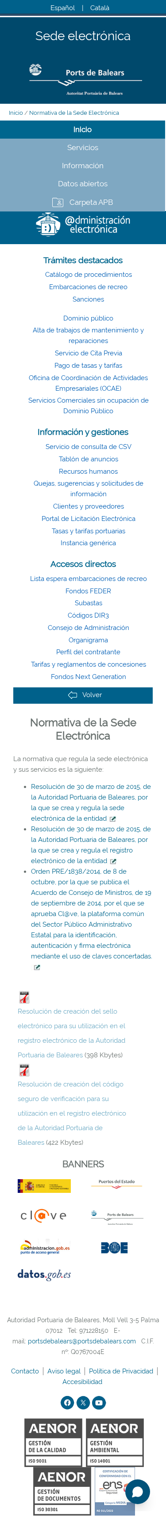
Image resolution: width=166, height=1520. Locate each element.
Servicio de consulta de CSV (88, 447)
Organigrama (88, 640)
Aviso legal (64, 1371)
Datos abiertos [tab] (83, 183)
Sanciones (88, 299)
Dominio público (88, 318)
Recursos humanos (88, 471)
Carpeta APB (91, 202)
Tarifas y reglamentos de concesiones (88, 664)
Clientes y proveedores (88, 506)
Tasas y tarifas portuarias (88, 531)
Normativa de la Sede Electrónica (74, 112)
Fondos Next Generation (88, 677)
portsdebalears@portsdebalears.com (82, 1341)
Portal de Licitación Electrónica (88, 519)
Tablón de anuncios (88, 459)
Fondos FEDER (88, 591)
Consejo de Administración (88, 628)
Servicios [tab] (82, 147)
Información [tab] (83, 165)
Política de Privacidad (122, 1371)
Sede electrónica (83, 36)
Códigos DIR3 (88, 615)
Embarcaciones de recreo (88, 287)
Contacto (26, 1371)
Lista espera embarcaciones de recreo (88, 579)
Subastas (88, 603)
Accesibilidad (83, 1382)
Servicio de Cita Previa (88, 353)
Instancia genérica (88, 543)
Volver (92, 695)
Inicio (16, 112)
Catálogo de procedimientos (88, 275)
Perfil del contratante (88, 652)
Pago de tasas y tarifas (88, 366)
